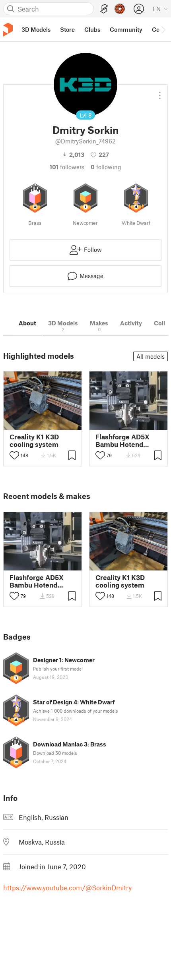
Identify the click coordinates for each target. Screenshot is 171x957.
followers (67, 166)
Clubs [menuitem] (92, 29)
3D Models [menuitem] (36, 29)
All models (150, 356)
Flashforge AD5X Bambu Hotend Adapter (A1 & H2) (123, 440)
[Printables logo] (8, 30)
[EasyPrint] (104, 9)
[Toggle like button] (14, 455)
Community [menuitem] (126, 29)
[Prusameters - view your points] (120, 9)
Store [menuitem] (67, 29)
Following (106, 166)
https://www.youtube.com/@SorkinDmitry (67, 887)
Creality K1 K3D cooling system (34, 440)
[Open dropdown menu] (160, 92)
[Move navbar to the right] (163, 29)
